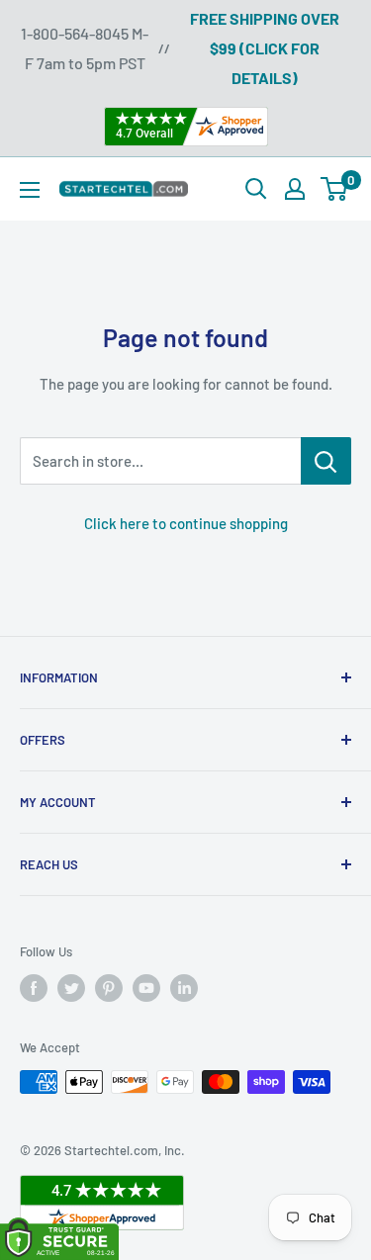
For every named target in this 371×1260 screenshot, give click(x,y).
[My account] (295, 189)
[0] (335, 189)
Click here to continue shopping (186, 523)
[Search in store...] (326, 461)
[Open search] (256, 189)
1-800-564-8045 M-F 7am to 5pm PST (84, 48)
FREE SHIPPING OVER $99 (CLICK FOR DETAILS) (264, 48)
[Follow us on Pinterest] (109, 988)
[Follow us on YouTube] (146, 988)
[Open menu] (30, 190)
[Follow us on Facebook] (33, 988)
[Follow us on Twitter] (71, 988)
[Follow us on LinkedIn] (184, 988)
